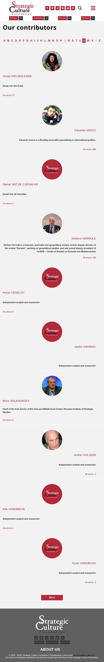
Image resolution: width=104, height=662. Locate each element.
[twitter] (52, 8)
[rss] (73, 8)
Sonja (17, 76)
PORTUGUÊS (38, 18)
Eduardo (85, 130)
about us (50, 649)
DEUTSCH (85, 18)
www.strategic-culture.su (84, 655)
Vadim (85, 346)
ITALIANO (62, 18)
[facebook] (47, 8)
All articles (7, 95)
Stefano (84, 238)
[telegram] (58, 8)
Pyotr (84, 563)
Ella (14, 509)
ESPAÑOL (13, 18)
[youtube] (68, 8)
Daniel (20, 184)
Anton (13, 292)
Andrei (85, 454)
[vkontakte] (63, 8)
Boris (16, 400)
